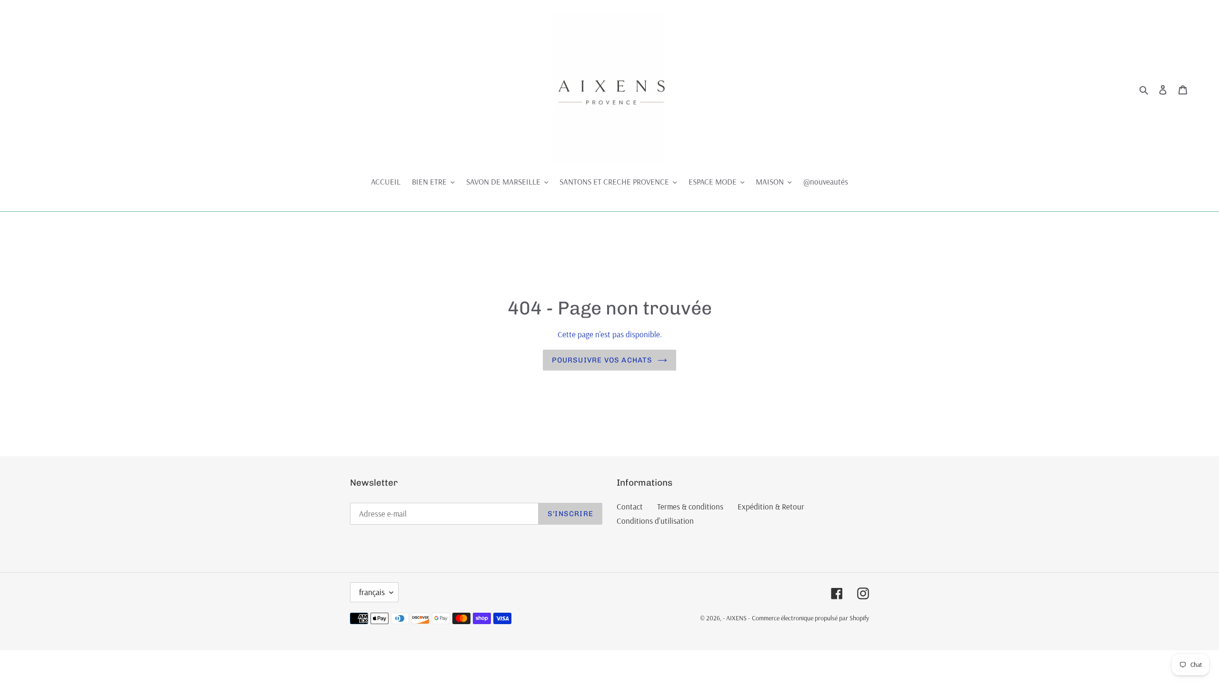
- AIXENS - (736, 618)
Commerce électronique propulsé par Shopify (810, 618)
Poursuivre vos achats (602, 360)
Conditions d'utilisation (655, 521)
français (372, 592)
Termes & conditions (690, 506)
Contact (630, 506)
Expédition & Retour (771, 506)
